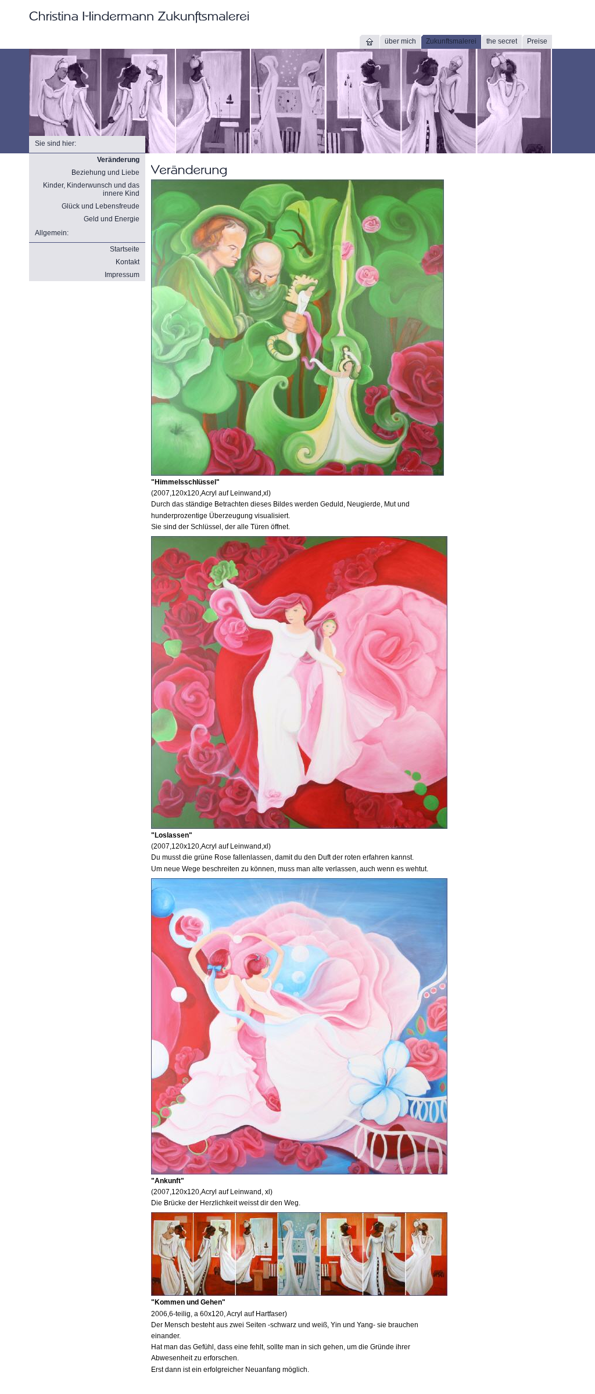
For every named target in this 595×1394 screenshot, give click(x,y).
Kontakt (127, 262)
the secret (501, 41)
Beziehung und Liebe (105, 172)
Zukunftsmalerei (451, 41)
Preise (537, 41)
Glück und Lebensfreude (100, 206)
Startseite (124, 249)
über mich (400, 41)
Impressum (122, 275)
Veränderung (118, 160)
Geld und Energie (111, 219)
